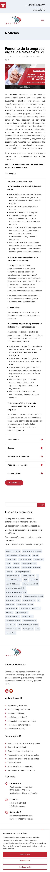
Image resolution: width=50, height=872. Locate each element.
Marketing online (11, 608)
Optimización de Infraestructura (30, 608)
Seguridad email (27, 616)
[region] (25, 851)
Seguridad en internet (13, 621)
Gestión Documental (12, 576)
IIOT (25, 580)
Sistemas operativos (29, 621)
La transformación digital (25, 604)
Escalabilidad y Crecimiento (31, 567)
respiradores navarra (12, 616)
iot (39, 600)
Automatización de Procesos (32, 551)
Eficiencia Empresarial (29, 563)
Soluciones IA (10, 625)
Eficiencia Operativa (12, 567)
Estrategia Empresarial (22, 572)
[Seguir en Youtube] (11, 691)
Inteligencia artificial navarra (33, 596)
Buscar (41, 505)
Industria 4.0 (34, 580)
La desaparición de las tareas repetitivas (22, 526)
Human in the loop (28, 576)
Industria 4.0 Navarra (13, 584)
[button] (3, 5)
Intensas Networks (29, 600)
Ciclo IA (35, 555)
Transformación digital (13, 629)
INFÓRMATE (14, 483)
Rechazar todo (25, 867)
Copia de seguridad (25, 559)
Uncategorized (28, 629)
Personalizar (25, 861)
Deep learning (38, 559)
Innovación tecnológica (13, 596)
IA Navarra (12, 56)
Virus (37, 629)
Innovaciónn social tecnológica (16, 592)
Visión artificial (10, 633)
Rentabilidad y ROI (22, 612)
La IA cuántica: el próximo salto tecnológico (24, 544)
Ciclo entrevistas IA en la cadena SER (18, 555)
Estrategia (9, 572)
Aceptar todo (25, 854)
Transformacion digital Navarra (28, 625)
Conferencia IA (11, 559)
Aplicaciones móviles (13, 551)
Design (8, 563)
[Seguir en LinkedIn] (6, 691)
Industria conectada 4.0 (30, 584)
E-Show (16, 563)
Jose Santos (10, 604)
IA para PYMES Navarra (13, 580)
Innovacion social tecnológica (15, 588)
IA (37, 576)
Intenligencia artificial (13, 600)
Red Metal (9, 612)
